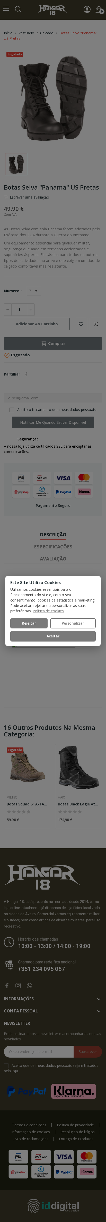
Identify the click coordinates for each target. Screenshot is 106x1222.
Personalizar (73, 623)
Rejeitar (29, 623)
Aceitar (53, 636)
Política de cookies (48, 610)
